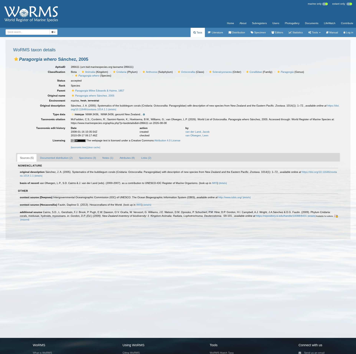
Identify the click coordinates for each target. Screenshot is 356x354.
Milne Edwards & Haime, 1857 (99, 90)
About (243, 23)
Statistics (297, 32)
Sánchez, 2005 (94, 95)
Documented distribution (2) (56, 157)
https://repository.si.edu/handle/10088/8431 (281, 215)
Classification (56, 71)
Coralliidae (256, 71)
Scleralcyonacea (222, 71)
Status (61, 80)
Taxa (199, 32)
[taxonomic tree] (79, 147)
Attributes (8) (127, 157)
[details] (112, 109)
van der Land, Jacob (197, 131)
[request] (24, 219)
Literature (217, 32)
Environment (57, 100)
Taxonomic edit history (50, 128)
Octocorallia (188, 71)
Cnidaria (121, 71)
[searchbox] (26, 32)
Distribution (238, 32)
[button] (16, 59)
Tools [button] (315, 32)
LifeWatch (329, 23)
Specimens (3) (87, 157)
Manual (333, 32)
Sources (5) (27, 157)
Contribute (347, 23)
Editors (278, 32)
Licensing (59, 140)
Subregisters (259, 23)
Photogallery (292, 23)
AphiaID (60, 66)
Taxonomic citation (53, 119)
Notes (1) (107, 157)
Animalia (90, 71)
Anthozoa (151, 71)
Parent (61, 90)
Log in (349, 32)
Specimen (259, 32)
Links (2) (146, 157)
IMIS (214, 183)
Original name (56, 95)
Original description (52, 105)
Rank (62, 85)
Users (275, 23)
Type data (59, 114)
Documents (311, 23)
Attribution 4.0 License (167, 140)
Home (230, 23)
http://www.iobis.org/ (230, 197)
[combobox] (28, 32)
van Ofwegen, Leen (196, 135)
